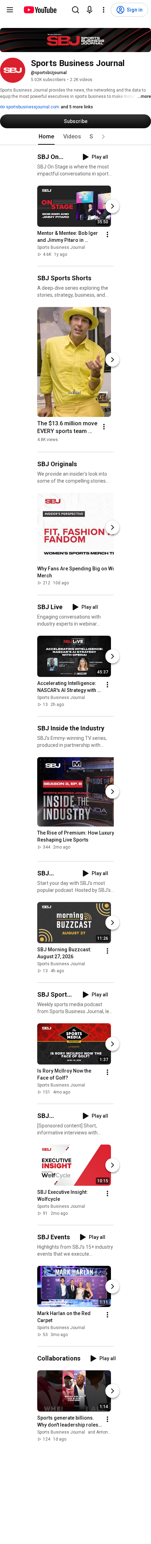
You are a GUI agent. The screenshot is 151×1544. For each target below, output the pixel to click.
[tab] (46, 136)
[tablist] (75, 136)
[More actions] (107, 234)
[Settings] (103, 10)
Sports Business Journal (61, 247)
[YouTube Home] (39, 10)
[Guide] (10, 10)
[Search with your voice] (90, 10)
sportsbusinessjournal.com (32, 106)
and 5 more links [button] (77, 106)
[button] (103, 136)
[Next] (112, 206)
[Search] (75, 10)
